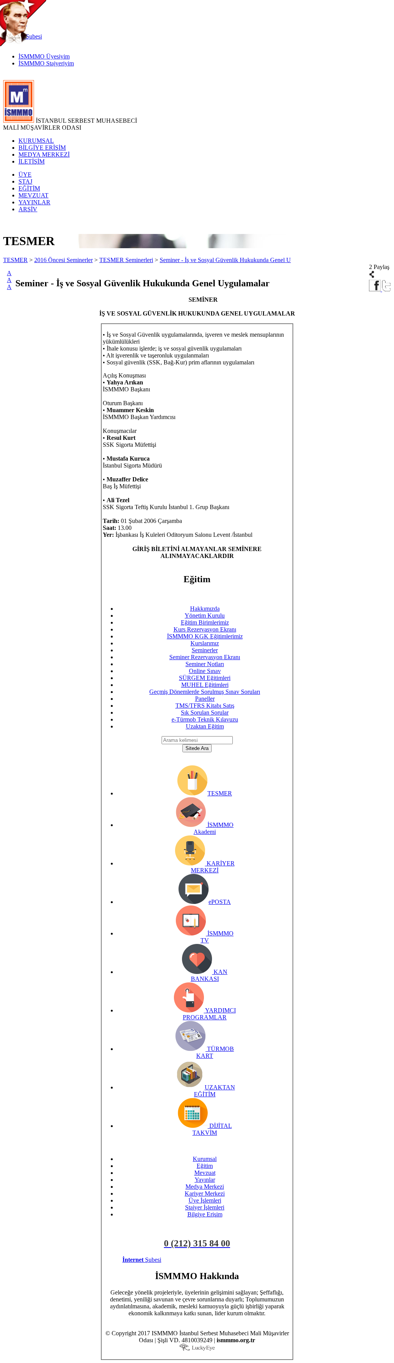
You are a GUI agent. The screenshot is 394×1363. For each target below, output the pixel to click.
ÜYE (25, 174)
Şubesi (141, 1259)
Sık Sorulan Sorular (205, 712)
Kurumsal (205, 1159)
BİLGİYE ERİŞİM (42, 147)
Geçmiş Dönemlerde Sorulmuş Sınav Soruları (204, 691)
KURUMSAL (36, 140)
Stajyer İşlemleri (204, 1207)
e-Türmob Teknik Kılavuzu (205, 719)
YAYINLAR (34, 202)
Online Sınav (205, 671)
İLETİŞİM (31, 161)
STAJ (25, 181)
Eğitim (205, 1166)
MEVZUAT (33, 195)
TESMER (15, 260)
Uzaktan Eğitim (205, 726)
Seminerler (205, 650)
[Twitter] (386, 289)
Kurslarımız (204, 643)
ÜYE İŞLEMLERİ (186, 1259)
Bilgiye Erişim (204, 1214)
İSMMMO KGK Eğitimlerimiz (205, 636)
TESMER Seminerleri (126, 260)
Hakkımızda (205, 608)
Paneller (205, 698)
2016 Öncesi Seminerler (63, 260)
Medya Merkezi (204, 1186)
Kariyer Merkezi (205, 1193)
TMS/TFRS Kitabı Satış (204, 705)
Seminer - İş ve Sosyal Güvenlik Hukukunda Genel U (225, 260)
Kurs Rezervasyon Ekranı (205, 629)
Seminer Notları (204, 664)
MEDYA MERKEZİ (44, 154)
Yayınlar (205, 1179)
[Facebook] (375, 289)
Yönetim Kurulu (205, 615)
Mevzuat (204, 1172)
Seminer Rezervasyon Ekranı (204, 657)
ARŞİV (27, 209)
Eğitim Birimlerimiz (205, 622)
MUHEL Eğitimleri (205, 685)
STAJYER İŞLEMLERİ (241, 1259)
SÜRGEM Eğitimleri (204, 678)
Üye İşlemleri (205, 1200)
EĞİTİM (29, 188)
